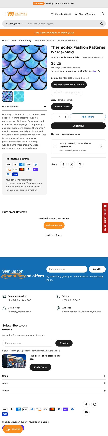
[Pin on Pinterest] (80, 164)
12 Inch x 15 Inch (62, 106)
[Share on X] (71, 164)
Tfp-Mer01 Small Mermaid (67, 93)
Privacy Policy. (53, 351)
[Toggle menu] (4, 14)
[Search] (102, 23)
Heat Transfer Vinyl (22, 40)
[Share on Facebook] (63, 164)
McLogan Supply (19, 422)
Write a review (54, 225)
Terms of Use (86, 276)
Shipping (55, 67)
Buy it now (78, 126)
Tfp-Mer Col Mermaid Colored (69, 84)
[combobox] (54, 23)
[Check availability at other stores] (101, 146)
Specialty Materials (69, 57)
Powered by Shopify (39, 422)
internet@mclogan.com (20, 311)
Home (5, 40)
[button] (105, 218)
